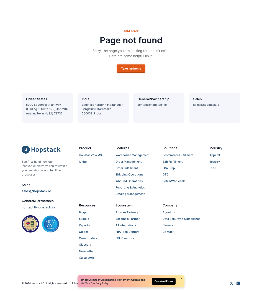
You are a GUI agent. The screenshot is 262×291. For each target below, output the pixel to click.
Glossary (85, 244)
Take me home (131, 68)
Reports (84, 225)
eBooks (84, 219)
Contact (168, 232)
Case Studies (88, 238)
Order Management (128, 161)
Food (212, 168)
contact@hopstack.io (152, 104)
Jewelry (214, 161)
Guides (84, 232)
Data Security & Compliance (181, 219)
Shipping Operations (129, 174)
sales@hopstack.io (206, 104)
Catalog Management (130, 194)
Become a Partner (127, 219)
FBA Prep (169, 168)
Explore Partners (126, 212)
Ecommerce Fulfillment (178, 155)
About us (169, 212)
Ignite (83, 161)
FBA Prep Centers (127, 232)
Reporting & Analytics (130, 187)
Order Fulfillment (126, 168)
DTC (166, 174)
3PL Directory (124, 238)
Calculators (87, 257)
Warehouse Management (132, 155)
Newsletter (86, 251)
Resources (87, 205)
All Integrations (125, 225)
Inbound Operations (129, 181)
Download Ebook (164, 281)
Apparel (214, 155)
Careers (168, 225)
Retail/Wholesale (174, 181)
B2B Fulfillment (173, 161)
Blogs (83, 212)
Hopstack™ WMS (90, 155)
